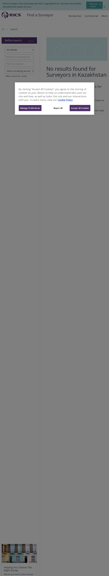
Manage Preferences (30, 108)
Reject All (58, 108)
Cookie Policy (65, 99)
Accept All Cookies (80, 108)
